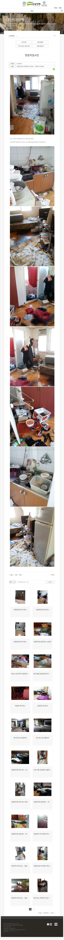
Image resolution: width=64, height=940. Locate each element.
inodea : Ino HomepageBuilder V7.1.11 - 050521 (46, 917)
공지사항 (24, 42)
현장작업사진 (40, 46)
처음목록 (45, 913)
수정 (16, 575)
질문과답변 (40, 42)
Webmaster (6, 931)
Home (55, 7)
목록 (52, 575)
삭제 (20, 575)
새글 (11, 575)
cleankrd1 (19, 63)
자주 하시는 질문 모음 (24, 46)
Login (60, 7)
